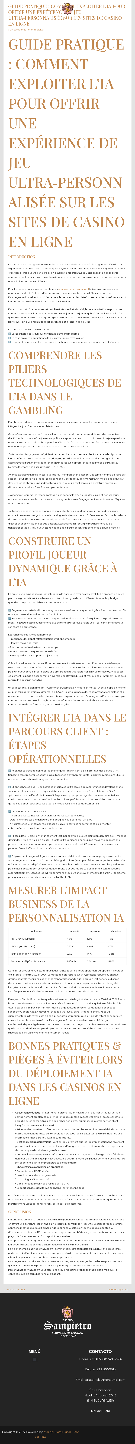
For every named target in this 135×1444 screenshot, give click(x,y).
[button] (35, 1359)
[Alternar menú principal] (126, 17)
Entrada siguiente (119, 1289)
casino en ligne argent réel (73, 289)
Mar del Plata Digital (57, 1432)
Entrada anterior (14, 1289)
